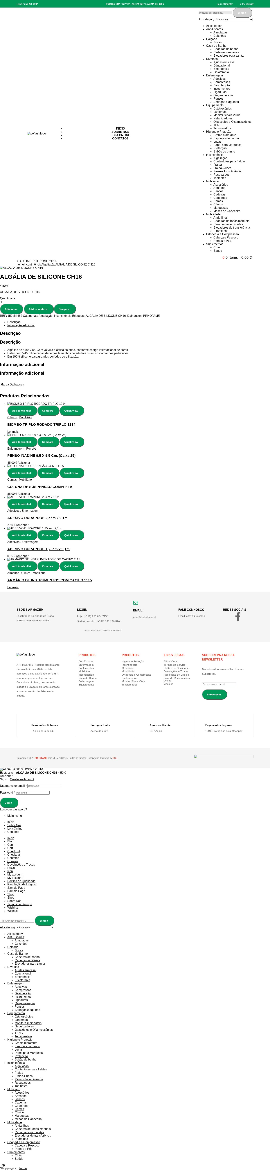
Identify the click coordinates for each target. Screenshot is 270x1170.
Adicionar (11, 309)
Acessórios (220, 184)
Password (7, 792)
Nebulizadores (223, 118)
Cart (10, 844)
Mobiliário (212, 181)
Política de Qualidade (176, 668)
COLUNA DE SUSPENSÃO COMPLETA (39, 487)
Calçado (211, 39)
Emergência (221, 68)
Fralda (217, 164)
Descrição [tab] (10, 333)
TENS (217, 125)
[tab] (122, 322)
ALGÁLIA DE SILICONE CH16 (106, 315)
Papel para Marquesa (227, 144)
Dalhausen (134, 315)
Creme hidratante (224, 135)
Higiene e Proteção (218, 131)
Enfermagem (214, 75)
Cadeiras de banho (225, 49)
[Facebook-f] (237, 616)
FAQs (11, 867)
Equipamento (215, 105)
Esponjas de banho (226, 138)
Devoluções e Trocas (176, 671)
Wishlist (12, 907)
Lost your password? (13, 809)
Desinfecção (221, 85)
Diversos (212, 58)
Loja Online (14, 828)
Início (10, 821)
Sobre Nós (14, 825)
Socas (217, 42)
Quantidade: (8, 298)
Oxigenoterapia (223, 95)
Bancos (218, 191)
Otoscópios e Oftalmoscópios (232, 121)
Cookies (168, 684)
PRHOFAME (151, 315)
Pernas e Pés (222, 240)
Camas (218, 201)
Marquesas (220, 207)
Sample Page (16, 887)
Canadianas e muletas (228, 224)
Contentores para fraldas (229, 161)
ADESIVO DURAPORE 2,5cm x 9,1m (37, 518)
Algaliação (220, 158)
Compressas (221, 82)
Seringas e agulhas (226, 101)
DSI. (114, 758)
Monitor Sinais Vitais (226, 115)
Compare (64, 309)
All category (214, 25)
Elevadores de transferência (231, 227)
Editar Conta (171, 661)
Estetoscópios (222, 108)
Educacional (221, 65)
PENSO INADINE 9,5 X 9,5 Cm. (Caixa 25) (41, 455)
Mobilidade (213, 214)
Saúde (217, 250)
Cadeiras (219, 194)
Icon (10, 871)
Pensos (218, 98)
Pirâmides (220, 230)
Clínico (218, 204)
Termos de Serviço (175, 664)
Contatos (13, 831)
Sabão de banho (224, 151)
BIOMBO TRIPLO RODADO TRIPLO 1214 (41, 424)
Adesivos (219, 78)
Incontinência (215, 154)
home (20, 264)
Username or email (13, 785)
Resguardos (221, 174)
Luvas (217, 141)
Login (8, 802)
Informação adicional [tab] (22, 364)
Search (241, 12)
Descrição (14, 322)
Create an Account (22, 779)
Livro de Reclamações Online (177, 679)
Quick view (71, 410)
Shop (10, 894)
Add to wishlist (38, 309)
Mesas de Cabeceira (226, 211)
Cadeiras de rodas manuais (231, 220)
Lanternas (219, 111)
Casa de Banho (216, 45)
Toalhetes (219, 178)
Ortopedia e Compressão (222, 234)
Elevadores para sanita (228, 55)
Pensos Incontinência (227, 171)
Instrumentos (221, 88)
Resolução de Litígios (176, 674)
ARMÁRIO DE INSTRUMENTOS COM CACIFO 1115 (49, 580)
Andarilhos (220, 217)
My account (14, 874)
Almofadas (220, 32)
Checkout (13, 851)
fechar (23, 1168)
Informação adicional (21, 325)
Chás (216, 247)
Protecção (220, 148)
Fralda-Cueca (222, 168)
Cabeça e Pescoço (225, 237)
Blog (10, 841)
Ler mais (13, 431)
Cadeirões (220, 197)
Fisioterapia (221, 72)
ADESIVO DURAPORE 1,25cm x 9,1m (38, 549)
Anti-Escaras (214, 29)
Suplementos (214, 244)
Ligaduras (219, 92)
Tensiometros (222, 128)
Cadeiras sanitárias (226, 52)
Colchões (219, 35)
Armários (219, 187)
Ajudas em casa (223, 62)
